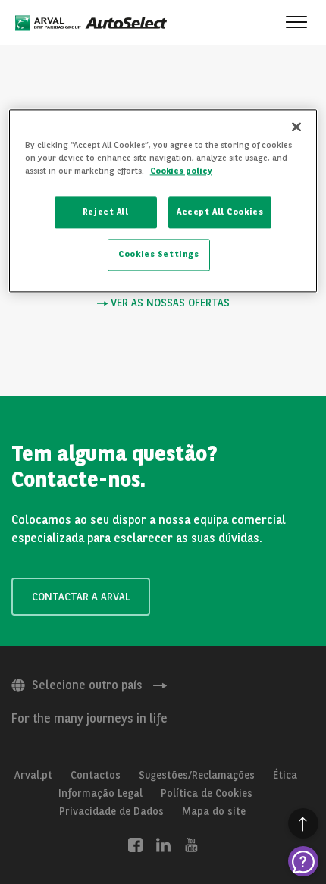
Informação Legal (100, 793)
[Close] (296, 126)
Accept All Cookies (220, 211)
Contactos (96, 775)
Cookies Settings (158, 254)
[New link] (135, 845)
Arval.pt (33, 775)
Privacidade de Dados (111, 811)
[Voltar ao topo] (303, 823)
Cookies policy (181, 170)
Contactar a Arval (81, 597)
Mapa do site (214, 811)
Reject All (106, 211)
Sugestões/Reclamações (197, 775)
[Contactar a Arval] (303, 861)
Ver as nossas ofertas (169, 303)
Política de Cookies (206, 793)
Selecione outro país (87, 685)
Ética (285, 775)
